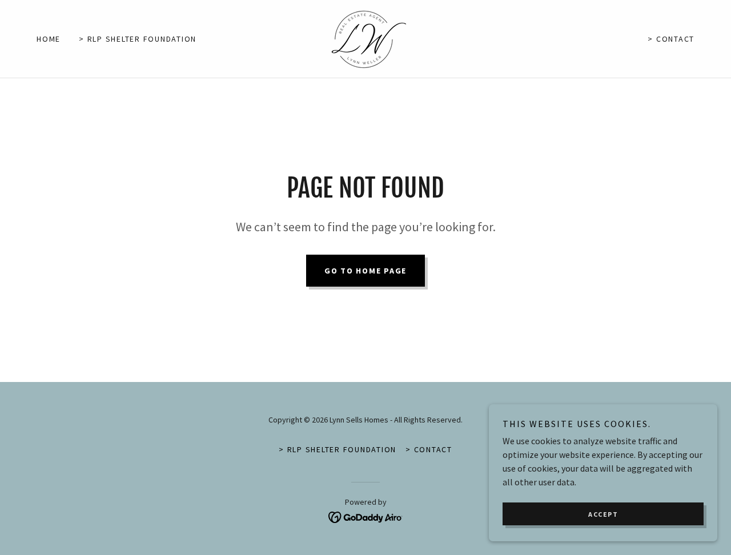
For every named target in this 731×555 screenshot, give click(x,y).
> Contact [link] (671, 39)
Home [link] (49, 39)
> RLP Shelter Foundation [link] (137, 39)
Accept (603, 514)
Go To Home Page (365, 271)
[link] (365, 37)
